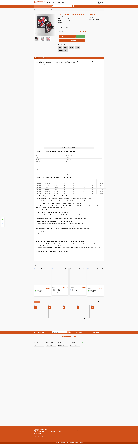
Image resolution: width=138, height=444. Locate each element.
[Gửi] (72, 6)
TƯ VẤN (81, 36)
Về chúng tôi (54, 2)
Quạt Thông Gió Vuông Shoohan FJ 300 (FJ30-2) (42, 286)
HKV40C (71, 47)
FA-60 (66, 50)
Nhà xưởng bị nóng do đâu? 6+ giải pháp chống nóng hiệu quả (40, 320)
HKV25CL (65, 47)
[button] (101, 2)
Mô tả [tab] (36, 57)
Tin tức (58, 2)
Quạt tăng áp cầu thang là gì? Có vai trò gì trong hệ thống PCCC (68, 320)
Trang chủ (48, 2)
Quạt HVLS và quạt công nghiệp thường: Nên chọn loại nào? (54, 320)
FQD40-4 (77, 47)
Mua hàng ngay (72, 40)
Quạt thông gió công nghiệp (44, 9)
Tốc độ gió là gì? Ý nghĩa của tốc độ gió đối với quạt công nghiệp (83, 320)
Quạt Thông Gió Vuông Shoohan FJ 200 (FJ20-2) (95, 286)
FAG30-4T (61, 50)
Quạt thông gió (54, 9)
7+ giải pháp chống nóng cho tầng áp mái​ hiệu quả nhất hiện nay (97, 320)
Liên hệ (62, 2)
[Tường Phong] (39, 2)
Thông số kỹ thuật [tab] (42, 57)
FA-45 (60, 47)
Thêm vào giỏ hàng (68, 36)
